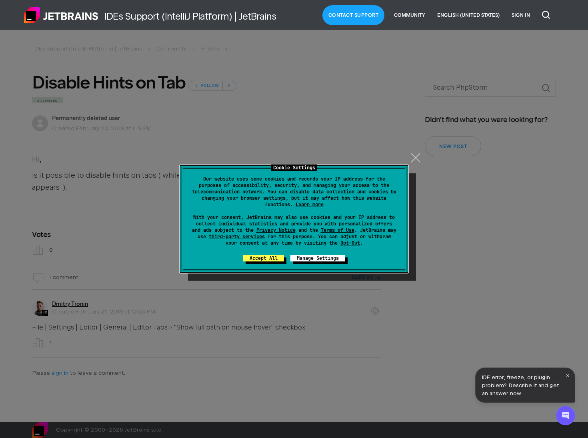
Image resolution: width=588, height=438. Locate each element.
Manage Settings (318, 258)
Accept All (264, 258)
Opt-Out (350, 243)
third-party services (237, 236)
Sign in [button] (521, 15)
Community (409, 15)
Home (61, 15)
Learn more (310, 204)
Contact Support (353, 15)
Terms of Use (337, 230)
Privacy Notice (276, 230)
